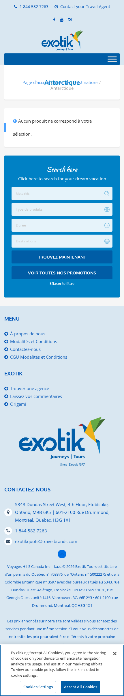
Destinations (86, 82)
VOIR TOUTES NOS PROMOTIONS (62, 273)
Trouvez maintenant (62, 257)
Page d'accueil (36, 82)
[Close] (114, 653)
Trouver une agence (29, 388)
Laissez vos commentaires (36, 396)
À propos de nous (27, 333)
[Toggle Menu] (112, 59)
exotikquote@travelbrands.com (46, 541)
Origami (18, 404)
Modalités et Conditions (33, 341)
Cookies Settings (38, 686)
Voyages (62, 82)
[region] (62, 670)
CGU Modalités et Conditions (38, 357)
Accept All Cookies (80, 686)
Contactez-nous (25, 349)
